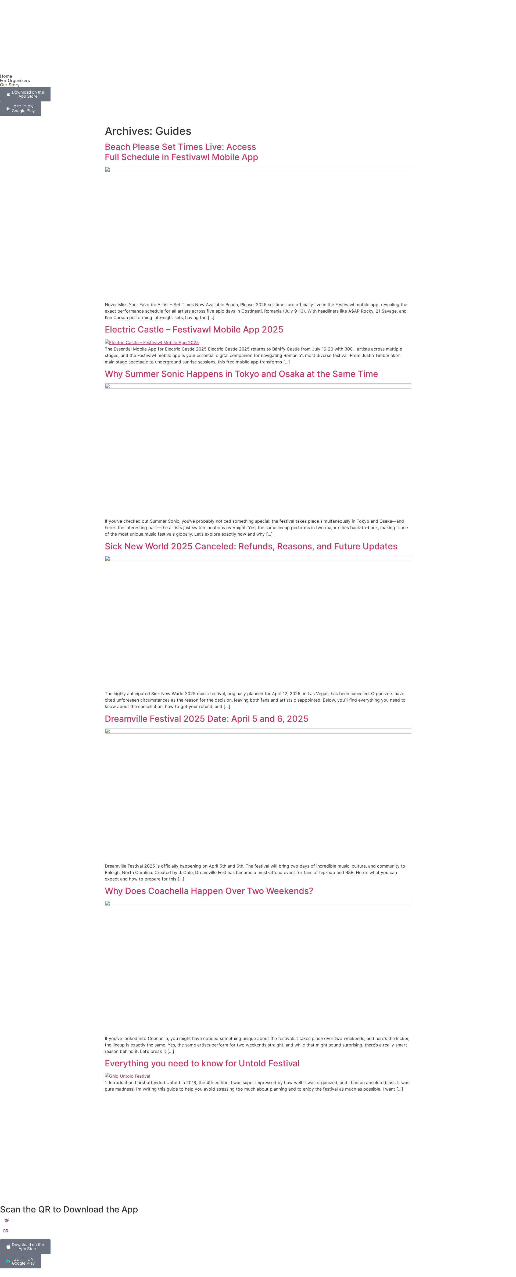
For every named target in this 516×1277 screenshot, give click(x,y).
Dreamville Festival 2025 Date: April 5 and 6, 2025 (207, 718)
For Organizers (15, 80)
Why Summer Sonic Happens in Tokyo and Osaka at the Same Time (241, 374)
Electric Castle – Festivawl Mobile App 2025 (194, 329)
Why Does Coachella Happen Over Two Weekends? (209, 891)
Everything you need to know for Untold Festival (202, 1063)
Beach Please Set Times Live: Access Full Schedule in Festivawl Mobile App (181, 152)
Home (6, 76)
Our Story (10, 84)
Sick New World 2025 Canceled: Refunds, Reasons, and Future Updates (251, 546)
